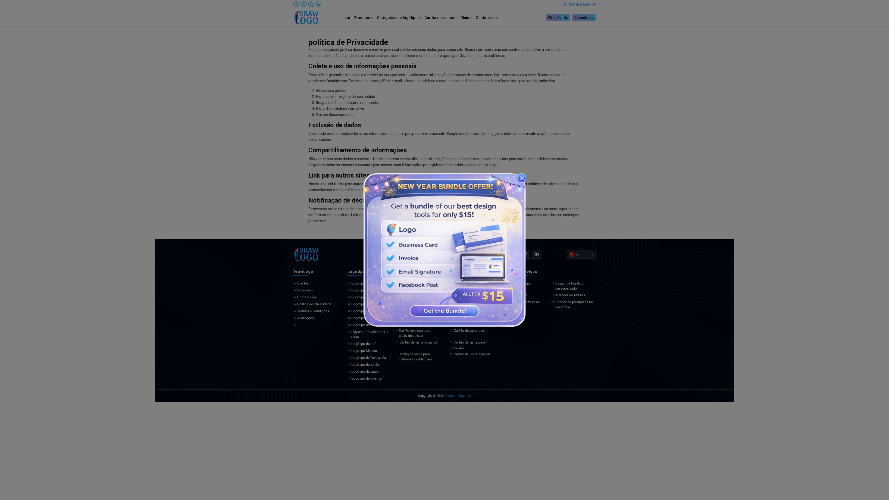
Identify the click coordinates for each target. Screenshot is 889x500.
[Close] (521, 178)
